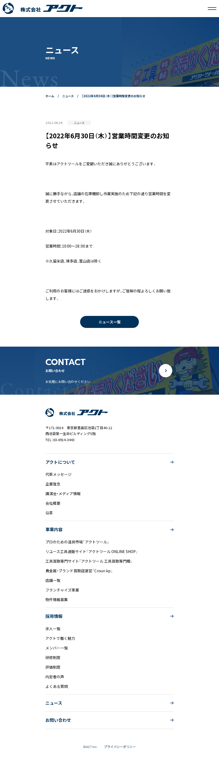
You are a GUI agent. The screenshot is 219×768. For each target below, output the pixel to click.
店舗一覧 (52, 580)
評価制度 (52, 667)
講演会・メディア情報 (63, 493)
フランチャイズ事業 (62, 590)
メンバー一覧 (56, 648)
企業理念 (52, 484)
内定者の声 (54, 676)
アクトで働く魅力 (60, 638)
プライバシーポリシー (120, 746)
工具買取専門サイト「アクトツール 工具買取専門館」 (88, 561)
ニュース (53, 703)
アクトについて (60, 462)
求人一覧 (52, 628)
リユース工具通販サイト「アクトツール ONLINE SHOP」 (91, 551)
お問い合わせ (58, 720)
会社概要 (52, 503)
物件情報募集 (56, 599)
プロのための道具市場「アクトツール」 (77, 541)
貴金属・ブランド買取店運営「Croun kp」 (79, 570)
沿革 (49, 512)
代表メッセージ (58, 474)
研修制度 (52, 657)
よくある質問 (56, 686)
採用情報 (53, 616)
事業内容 (53, 529)
